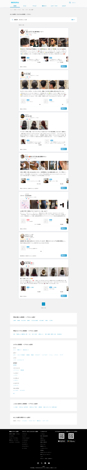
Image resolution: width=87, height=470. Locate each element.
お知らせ (42, 438)
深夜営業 (40, 407)
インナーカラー (45, 354)
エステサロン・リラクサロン (14, 442)
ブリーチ (61, 354)
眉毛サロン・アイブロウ (13, 440)
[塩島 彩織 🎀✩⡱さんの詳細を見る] (43, 279)
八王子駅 (50, 320)
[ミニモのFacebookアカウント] (45, 463)
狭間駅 (18, 320)
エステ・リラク (45, 420)
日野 (14, 334)
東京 (23, 9)
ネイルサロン (24, 420)
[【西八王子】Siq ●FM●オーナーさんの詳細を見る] (43, 48)
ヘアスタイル (24, 433)
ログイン (74, 2)
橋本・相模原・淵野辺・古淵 (50, 334)
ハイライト (56, 354)
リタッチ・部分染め (21, 354)
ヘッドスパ (15, 375)
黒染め (32, 354)
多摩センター (41, 334)
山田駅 (14, 320)
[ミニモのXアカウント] (41, 463)
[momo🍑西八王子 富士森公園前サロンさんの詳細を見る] (43, 172)
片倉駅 (46, 320)
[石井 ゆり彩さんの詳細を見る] (43, 132)
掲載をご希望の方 (43, 442)
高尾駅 (28, 320)
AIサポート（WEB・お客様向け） (46, 458)
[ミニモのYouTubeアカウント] (49, 463)
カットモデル (15, 390)
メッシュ (50, 354)
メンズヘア (24, 435)
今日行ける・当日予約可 (23, 407)
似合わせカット (26, 349)
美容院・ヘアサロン (17, 9)
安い (14, 393)
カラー (14, 354)
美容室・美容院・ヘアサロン (14, 433)
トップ (11, 9)
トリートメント (16, 370)
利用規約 (42, 450)
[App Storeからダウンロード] (62, 441)
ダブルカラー (37, 354)
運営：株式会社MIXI (44, 435)
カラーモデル (22, 390)
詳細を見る (64, 66)
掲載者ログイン (43, 446)
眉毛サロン (39, 420)
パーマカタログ (25, 440)
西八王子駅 (23, 320)
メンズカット (15, 380)
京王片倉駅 (41, 320)
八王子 (26, 9)
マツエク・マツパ (32, 420)
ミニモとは (42, 433)
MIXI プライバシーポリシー (45, 454)
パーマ (14, 359)
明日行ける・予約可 (33, 407)
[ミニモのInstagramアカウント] (38, 463)
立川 (29, 334)
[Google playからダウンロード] (71, 441)
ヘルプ (41, 456)
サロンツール (42, 444)
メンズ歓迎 (15, 407)
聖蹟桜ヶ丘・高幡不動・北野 (22, 334)
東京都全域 (59, 334)
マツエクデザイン (25, 446)
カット (14, 349)
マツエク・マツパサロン (13, 438)
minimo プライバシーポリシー (45, 452)
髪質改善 (22, 370)
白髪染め (28, 354)
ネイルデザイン (25, 444)
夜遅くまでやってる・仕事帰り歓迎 (50, 407)
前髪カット (19, 349)
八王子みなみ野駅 (34, 320)
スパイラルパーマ (20, 359)
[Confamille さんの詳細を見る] (43, 211)
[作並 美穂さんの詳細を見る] (43, 90)
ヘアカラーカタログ (25, 438)
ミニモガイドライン (44, 448)
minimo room (42, 440)
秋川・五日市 (34, 334)
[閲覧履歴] (70, 3)
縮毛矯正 (15, 365)
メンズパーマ (15, 385)
